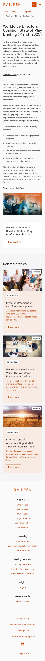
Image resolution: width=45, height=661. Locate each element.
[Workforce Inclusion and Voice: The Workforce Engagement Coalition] (22, 369)
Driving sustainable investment (22, 546)
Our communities (22, 523)
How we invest (23, 541)
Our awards (22, 527)
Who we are (22, 505)
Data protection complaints (22, 636)
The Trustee (22, 509)
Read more (13, 327)
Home (5, 12)
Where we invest (22, 550)
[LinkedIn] (22, 644)
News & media (22, 601)
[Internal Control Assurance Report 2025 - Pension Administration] (22, 439)
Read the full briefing (13, 188)
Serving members (22, 564)
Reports (27, 12)
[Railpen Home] (12, 4)
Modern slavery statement (22, 624)
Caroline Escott (9, 75)
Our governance (22, 518)
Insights (16, 12)
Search (35, 5)
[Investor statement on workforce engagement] (22, 301)
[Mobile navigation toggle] (40, 4)
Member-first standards (22, 573)
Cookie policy (22, 630)
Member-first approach (22, 569)
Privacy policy (22, 618)
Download (13, 242)
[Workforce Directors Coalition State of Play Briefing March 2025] (22, 204)
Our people (22, 514)
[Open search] (34, 4)
